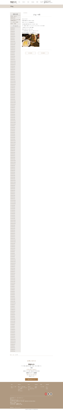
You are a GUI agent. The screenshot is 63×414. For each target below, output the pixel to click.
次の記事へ (43, 53)
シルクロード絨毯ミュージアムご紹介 (22, 387)
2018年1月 (12, 198)
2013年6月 (12, 289)
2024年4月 (12, 74)
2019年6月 (12, 170)
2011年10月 (12, 322)
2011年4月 (12, 332)
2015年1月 (12, 258)
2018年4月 (12, 193)
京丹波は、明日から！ (13, 16)
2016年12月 (12, 220)
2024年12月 (12, 61)
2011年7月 (12, 327)
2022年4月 (12, 114)
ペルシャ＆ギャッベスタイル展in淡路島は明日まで (15, 20)
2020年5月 (12, 152)
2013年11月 (12, 281)
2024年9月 (12, 66)
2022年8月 (12, 107)
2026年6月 (12, 31)
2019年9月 (12, 165)
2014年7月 (12, 268)
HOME (10, 354)
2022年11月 (12, 102)
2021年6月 (12, 130)
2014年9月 (12, 264)
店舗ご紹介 (29, 386)
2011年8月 (12, 326)
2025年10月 (12, 44)
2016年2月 (12, 236)
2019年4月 (12, 173)
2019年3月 (12, 175)
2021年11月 (12, 122)
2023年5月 (12, 92)
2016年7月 (12, 228)
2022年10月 (12, 104)
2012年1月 (12, 317)
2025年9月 (12, 46)
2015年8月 (12, 246)
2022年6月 (12, 110)
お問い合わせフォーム (31, 379)
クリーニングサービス (30, 387)
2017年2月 (12, 216)
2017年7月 (12, 208)
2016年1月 (12, 238)
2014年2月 (12, 276)
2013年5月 (12, 291)
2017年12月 (12, 200)
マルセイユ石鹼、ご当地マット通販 (31, 389)
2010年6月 (12, 349)
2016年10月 (12, 223)
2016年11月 (12, 221)
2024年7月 (12, 69)
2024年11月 (12, 62)
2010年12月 (12, 339)
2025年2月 (12, 57)
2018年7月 (12, 188)
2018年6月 (12, 190)
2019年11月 (12, 162)
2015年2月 (12, 256)
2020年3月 (12, 155)
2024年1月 (12, 79)
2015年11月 (12, 241)
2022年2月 (12, 117)
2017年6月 (12, 210)
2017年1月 (12, 218)
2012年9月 (12, 304)
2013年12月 (12, 279)
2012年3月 (12, 314)
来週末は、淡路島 (13, 23)
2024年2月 (12, 77)
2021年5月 (12, 132)
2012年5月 (12, 311)
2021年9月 (12, 125)
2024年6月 (12, 71)
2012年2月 (12, 316)
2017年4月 (12, 213)
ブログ (46, 386)
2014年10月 (12, 263)
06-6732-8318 (13, 404)
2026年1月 (12, 39)
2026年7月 (12, 29)
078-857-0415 (47, 1)
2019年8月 (12, 167)
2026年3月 (12, 36)
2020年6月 (12, 150)
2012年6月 (12, 309)
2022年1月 (12, 119)
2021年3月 (12, 135)
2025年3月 (12, 56)
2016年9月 (12, 225)
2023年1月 (12, 99)
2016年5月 (12, 231)
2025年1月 (12, 59)
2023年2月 (12, 97)
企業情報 (36, 386)
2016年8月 (12, 226)
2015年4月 (12, 253)
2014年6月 (12, 269)
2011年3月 (12, 334)
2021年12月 (12, 120)
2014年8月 (12, 266)
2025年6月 (12, 51)
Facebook (47, 387)
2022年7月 (12, 109)
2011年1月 (12, 337)
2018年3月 (12, 195)
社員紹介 (36, 387)
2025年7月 (12, 49)
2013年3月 (12, 294)
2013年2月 (12, 296)
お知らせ (12, 387)
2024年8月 (12, 67)
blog (13, 354)
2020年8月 (12, 147)
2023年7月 (12, 89)
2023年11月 (12, 82)
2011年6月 (12, 329)
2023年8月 (12, 87)
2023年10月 (12, 84)
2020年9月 (12, 145)
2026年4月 (12, 34)
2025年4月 (12, 54)
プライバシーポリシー (18, 407)
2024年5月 (12, 72)
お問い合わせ (12, 407)
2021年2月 (12, 137)
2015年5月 (12, 251)
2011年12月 (12, 319)
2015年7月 (12, 248)
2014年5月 (12, 271)
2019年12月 (12, 160)
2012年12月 (12, 299)
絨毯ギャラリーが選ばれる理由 (21, 386)
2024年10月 (12, 64)
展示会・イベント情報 (13, 386)
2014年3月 (12, 274)
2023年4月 (12, 94)
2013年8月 (12, 286)
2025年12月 (12, 41)
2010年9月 (12, 344)
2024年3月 (12, 76)
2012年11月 (12, 301)
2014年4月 (12, 273)
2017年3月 (12, 215)
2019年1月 (12, 178)
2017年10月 (12, 203)
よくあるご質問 (42, 386)
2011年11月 (12, 321)
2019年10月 (12, 163)
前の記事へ (30, 53)
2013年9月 (12, 284)
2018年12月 (12, 180)
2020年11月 (12, 142)
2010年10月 (12, 342)
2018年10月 (12, 183)
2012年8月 (12, 306)
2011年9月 (12, 324)
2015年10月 (12, 243)
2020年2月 (12, 157)
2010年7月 (12, 347)
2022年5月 (12, 112)
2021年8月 (12, 127)
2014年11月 (12, 261)
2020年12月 (12, 140)
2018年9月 (12, 185)
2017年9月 (12, 205)
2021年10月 (12, 124)
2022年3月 (12, 115)
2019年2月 (12, 177)
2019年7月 (12, 168)
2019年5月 (12, 172)
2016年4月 (12, 233)
